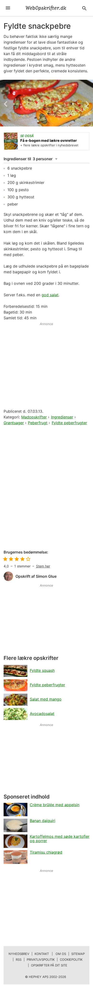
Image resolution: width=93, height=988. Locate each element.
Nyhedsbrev (19, 954)
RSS (18, 959)
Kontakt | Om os (50, 954)
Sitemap (78, 954)
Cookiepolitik (71, 959)
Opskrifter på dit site (49, 965)
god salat (49, 294)
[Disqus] (46, 488)
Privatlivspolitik (41, 959)
